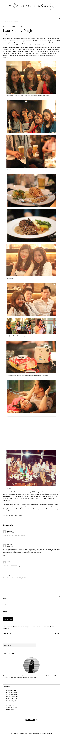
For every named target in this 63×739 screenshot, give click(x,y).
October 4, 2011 (10, 546)
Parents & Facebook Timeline (9, 634)
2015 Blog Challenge (11, 694)
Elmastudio (49, 733)
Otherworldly (22, 733)
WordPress (36, 733)
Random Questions (11, 703)
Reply (4, 538)
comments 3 (19, 26)
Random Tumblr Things (12, 707)
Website (5, 611)
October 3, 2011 (11, 26)
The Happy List (10, 705)
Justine (10, 35)
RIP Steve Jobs (57, 634)
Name (4, 598)
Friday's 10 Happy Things (12, 700)
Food (4, 22)
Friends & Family (12, 22)
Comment (6, 580)
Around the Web (10, 709)
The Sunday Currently (11, 698)
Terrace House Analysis (12, 690)
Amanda (9, 544)
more (34, 677)
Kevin (8, 561)
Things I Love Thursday (12, 696)
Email (4, 605)
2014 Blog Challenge (11, 692)
